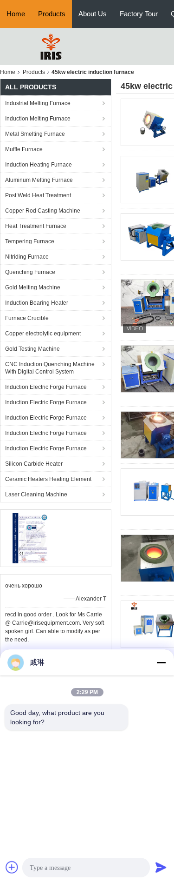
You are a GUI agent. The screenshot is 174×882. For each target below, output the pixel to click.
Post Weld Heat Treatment (38, 195)
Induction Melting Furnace (38, 118)
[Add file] (12, 867)
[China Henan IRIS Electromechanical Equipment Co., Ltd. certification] (30, 538)
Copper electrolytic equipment (43, 333)
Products (51, 14)
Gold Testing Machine (32, 349)
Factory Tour (139, 14)
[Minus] (161, 662)
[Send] (161, 867)
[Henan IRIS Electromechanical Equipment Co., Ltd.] (51, 46)
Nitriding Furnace (27, 257)
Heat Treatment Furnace (35, 226)
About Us (92, 14)
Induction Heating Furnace (38, 164)
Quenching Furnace (30, 272)
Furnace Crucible (27, 318)
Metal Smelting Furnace (35, 134)
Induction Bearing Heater (36, 303)
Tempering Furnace (29, 241)
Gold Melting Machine (32, 287)
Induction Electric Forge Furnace (46, 387)
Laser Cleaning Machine (36, 494)
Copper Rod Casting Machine (42, 210)
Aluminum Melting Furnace (39, 180)
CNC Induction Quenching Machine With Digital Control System (50, 368)
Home (15, 14)
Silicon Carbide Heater (34, 464)
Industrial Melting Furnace (38, 103)
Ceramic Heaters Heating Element (48, 479)
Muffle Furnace (24, 149)
